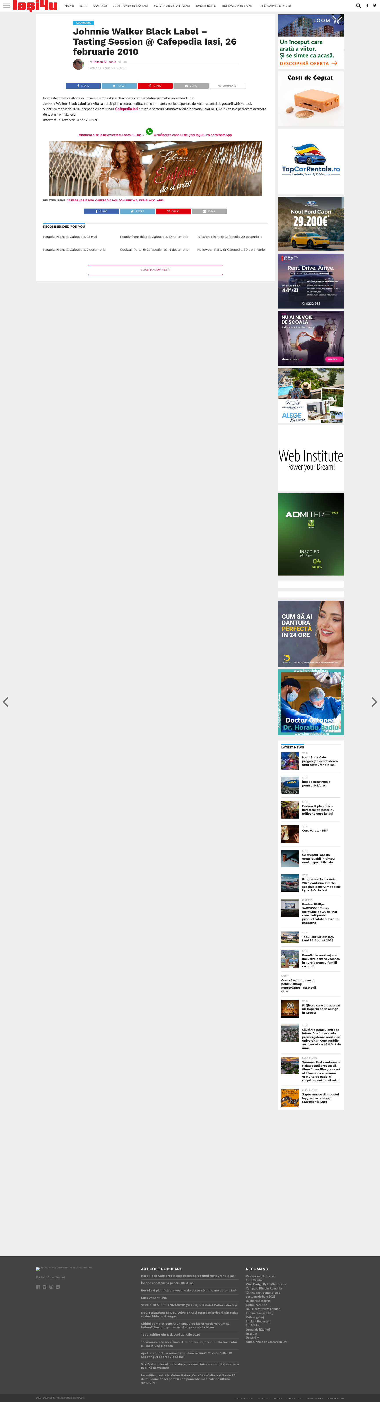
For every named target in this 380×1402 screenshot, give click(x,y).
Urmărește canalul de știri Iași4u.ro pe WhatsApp (193, 135)
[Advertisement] (311, 1179)
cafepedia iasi (106, 200)
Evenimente (206, 5)
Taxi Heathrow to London (263, 1309)
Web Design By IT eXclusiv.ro (266, 1284)
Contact (100, 5)
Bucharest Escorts (258, 1300)
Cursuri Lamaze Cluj (259, 1313)
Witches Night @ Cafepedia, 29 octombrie (229, 237)
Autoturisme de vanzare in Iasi (266, 1342)
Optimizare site (256, 1305)
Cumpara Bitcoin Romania (264, 1288)
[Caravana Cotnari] (155, 195)
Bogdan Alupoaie (104, 62)
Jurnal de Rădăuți (258, 1329)
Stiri (83, 5)
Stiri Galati (253, 1325)
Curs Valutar (254, 1280)
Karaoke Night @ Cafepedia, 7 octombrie (74, 250)
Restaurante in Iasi (275, 5)
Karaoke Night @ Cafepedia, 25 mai (70, 237)
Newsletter (335, 1398)
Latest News (314, 1398)
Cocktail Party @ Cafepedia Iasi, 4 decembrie (154, 250)
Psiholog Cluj (255, 1317)
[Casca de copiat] (311, 127)
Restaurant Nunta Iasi (260, 1276)
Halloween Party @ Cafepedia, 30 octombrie (231, 250)
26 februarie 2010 (80, 200)
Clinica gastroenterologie (263, 1292)
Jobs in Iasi (293, 1398)
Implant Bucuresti (258, 1321)
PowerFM (252, 1337)
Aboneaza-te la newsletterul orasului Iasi (110, 135)
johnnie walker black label (141, 200)
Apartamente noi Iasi (130, 5)
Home (69, 5)
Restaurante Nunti (237, 5)
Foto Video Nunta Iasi (172, 5)
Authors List (244, 1398)
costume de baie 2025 (261, 1296)
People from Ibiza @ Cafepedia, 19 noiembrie (154, 237)
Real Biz (251, 1333)
